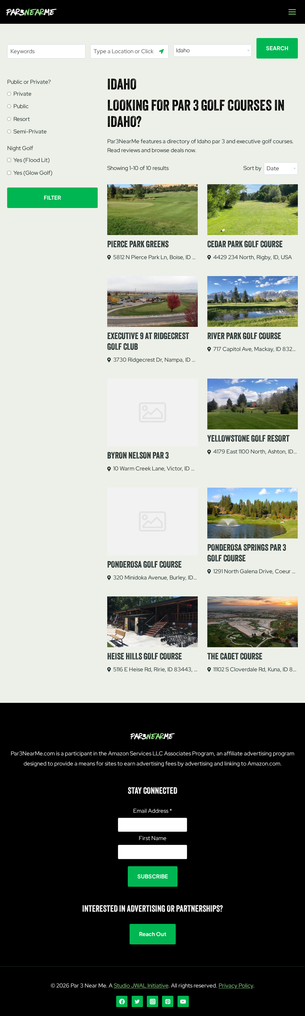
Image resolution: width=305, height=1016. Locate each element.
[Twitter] (137, 1001)
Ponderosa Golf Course (144, 565)
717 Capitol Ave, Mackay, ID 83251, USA (255, 349)
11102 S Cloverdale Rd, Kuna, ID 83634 (255, 669)
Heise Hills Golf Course (144, 657)
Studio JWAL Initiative (141, 985)
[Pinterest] (167, 1001)
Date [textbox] (273, 168)
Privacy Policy (236, 985)
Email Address (152, 811)
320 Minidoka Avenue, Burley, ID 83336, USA (155, 577)
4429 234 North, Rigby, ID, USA (252, 257)
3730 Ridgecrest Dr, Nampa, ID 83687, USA (155, 359)
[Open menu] (292, 12)
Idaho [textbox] (183, 50)
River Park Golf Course (244, 336)
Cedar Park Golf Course (245, 245)
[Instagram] (152, 1001)
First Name (152, 838)
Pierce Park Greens (138, 245)
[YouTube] (183, 1001)
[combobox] (212, 50)
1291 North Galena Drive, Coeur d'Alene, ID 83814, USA (255, 571)
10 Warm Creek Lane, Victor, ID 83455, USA (155, 468)
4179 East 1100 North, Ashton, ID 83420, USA (255, 451)
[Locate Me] (161, 51)
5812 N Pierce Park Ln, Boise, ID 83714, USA (155, 257)
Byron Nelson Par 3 (138, 456)
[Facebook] (121, 1001)
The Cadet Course (234, 657)
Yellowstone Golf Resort (248, 439)
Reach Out (152, 933)
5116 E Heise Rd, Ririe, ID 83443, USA (155, 669)
